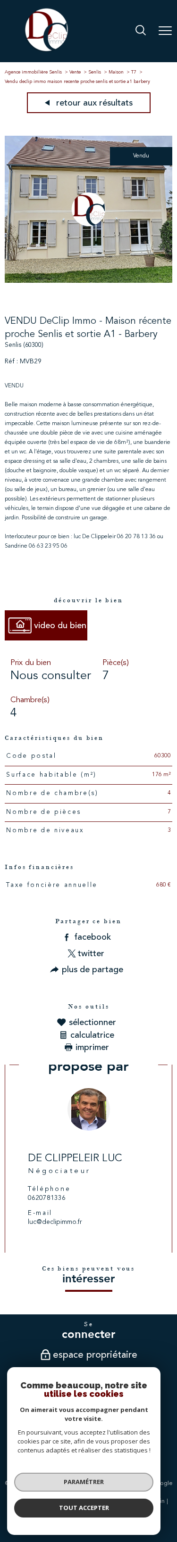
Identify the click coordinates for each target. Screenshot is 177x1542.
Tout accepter (84, 1507)
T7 (133, 72)
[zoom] (88, 281)
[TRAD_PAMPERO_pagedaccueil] (46, 51)
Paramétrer (84, 1481)
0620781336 (47, 1198)
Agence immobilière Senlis (33, 72)
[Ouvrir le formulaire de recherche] (140, 31)
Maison (116, 72)
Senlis (94, 72)
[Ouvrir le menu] (165, 31)
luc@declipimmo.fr (55, 1222)
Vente (75, 72)
